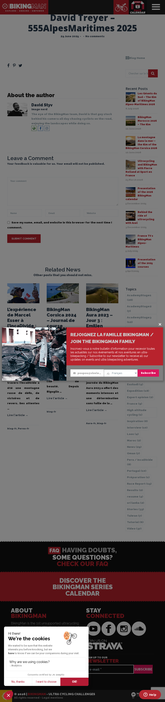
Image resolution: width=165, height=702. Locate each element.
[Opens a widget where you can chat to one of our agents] (150, 695)
